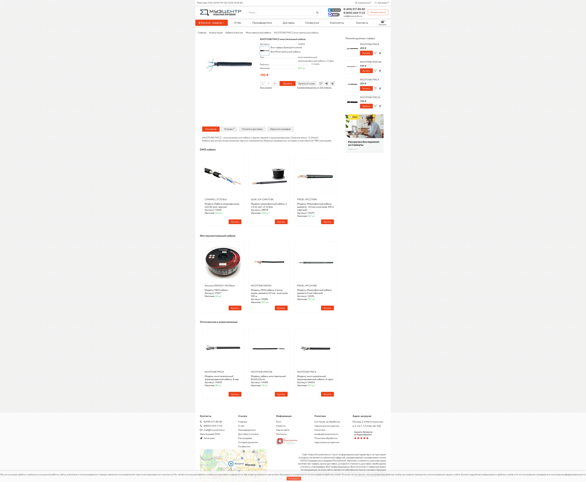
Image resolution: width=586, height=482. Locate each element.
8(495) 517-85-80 (212, 421)
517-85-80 (354, 9)
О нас (241, 425)
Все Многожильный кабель (286, 51)
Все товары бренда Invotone (286, 47)
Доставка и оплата (248, 434)
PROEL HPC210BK (307, 199)
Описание (211, 129)
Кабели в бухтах (234, 32)
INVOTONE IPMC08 (261, 371)
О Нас (237, 22)
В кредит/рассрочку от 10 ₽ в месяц (314, 87)
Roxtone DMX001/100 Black (220, 285)
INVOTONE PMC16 (370, 97)
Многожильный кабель (258, 32)
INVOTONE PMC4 (306, 371)
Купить (287, 83)
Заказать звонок (378, 12)
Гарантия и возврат (280, 129)
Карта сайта (282, 429)
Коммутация (216, 32)
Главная (202, 32)
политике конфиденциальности (567, 474)
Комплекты (337, 22)
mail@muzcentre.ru (353, 16)
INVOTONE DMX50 (261, 285)
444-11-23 (354, 12)
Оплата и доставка (252, 129)
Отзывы (229, 129)
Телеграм (209, 438)
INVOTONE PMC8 (214, 371)
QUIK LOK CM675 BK (262, 199)
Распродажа (245, 438)
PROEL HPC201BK (307, 285)
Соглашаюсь (294, 478)
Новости (281, 425)
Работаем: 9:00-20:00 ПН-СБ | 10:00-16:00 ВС (220, 2)
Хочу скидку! (266, 87)
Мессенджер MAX (210, 434)
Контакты (362, 22)
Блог (279, 421)
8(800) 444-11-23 (212, 425)
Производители (262, 22)
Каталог (211, 22)
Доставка (288, 22)
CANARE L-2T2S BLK (216, 199)
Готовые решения (248, 442)
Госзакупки (312, 22)
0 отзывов (315, 64)
